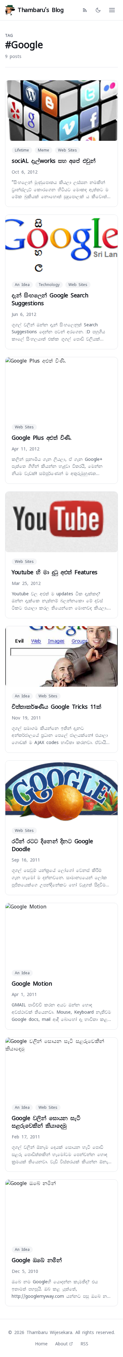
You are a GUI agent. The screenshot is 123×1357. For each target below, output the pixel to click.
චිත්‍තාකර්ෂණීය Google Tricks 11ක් (56, 706)
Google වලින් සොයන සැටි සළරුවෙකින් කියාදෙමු (46, 1122)
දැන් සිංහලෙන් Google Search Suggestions (50, 299)
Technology (49, 284)
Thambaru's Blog (40, 10)
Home (41, 1344)
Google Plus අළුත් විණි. (41, 437)
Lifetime (22, 150)
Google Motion (32, 983)
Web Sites (67, 150)
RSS (84, 1344)
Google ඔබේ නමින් (37, 1260)
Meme (43, 150)
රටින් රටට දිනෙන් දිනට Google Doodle (52, 845)
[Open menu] (112, 10)
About (61, 1344)
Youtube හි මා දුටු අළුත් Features (54, 572)
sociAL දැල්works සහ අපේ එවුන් (53, 160)
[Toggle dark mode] (98, 10)
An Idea (22, 284)
